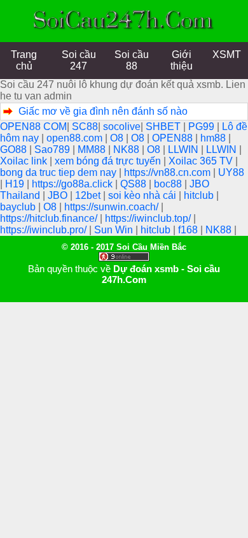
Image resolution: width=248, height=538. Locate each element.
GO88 (14, 149)
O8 (118, 138)
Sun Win (114, 229)
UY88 (231, 172)
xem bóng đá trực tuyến (109, 161)
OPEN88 (173, 138)
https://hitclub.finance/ (50, 218)
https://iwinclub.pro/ (44, 229)
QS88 (134, 183)
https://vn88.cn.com (168, 172)
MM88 (93, 149)
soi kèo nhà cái (143, 195)
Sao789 (53, 149)
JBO (59, 195)
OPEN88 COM (33, 126)
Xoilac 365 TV (202, 161)
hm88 (214, 138)
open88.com (75, 138)
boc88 (169, 183)
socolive (122, 126)
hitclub (200, 195)
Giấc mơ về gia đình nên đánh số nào (103, 111)
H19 (16, 183)
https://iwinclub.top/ (149, 218)
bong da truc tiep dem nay (59, 172)
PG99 (202, 126)
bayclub (19, 206)
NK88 (127, 149)
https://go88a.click (73, 183)
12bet (89, 195)
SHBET (164, 126)
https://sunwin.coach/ (112, 206)
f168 (189, 229)
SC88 (85, 126)
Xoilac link (25, 161)
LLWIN (184, 149)
